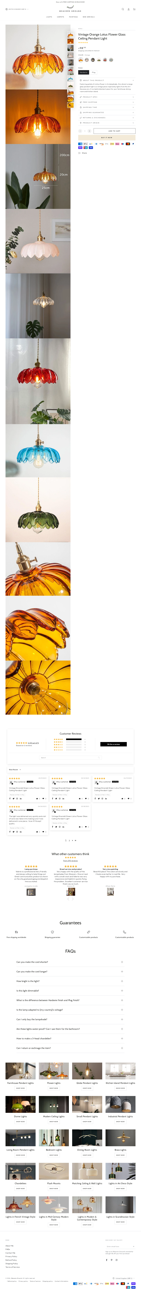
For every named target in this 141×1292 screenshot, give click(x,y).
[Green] (98, 59)
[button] (123, 9)
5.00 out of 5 (33, 743)
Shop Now (20, 1088)
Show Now (120, 1088)
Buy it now (106, 137)
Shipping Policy (12, 1263)
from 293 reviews (70, 861)
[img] (14, 778)
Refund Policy (11, 1260)
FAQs (8, 1249)
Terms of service (35, 1281)
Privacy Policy (11, 1256)
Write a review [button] (113, 744)
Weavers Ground (16, 1278)
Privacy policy (23, 1281)
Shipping (81, 50)
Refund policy (12, 1281)
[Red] (105, 59)
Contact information (61, 1281)
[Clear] (92, 59)
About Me (10, 1246)
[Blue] (111, 59)
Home (80, 28)
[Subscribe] (134, 1246)
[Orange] (80, 59)
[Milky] (86, 59)
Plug (94, 73)
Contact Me (10, 1253)
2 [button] (69, 840)
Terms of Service (13, 1267)
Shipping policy (48, 1281)
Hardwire (84, 73)
